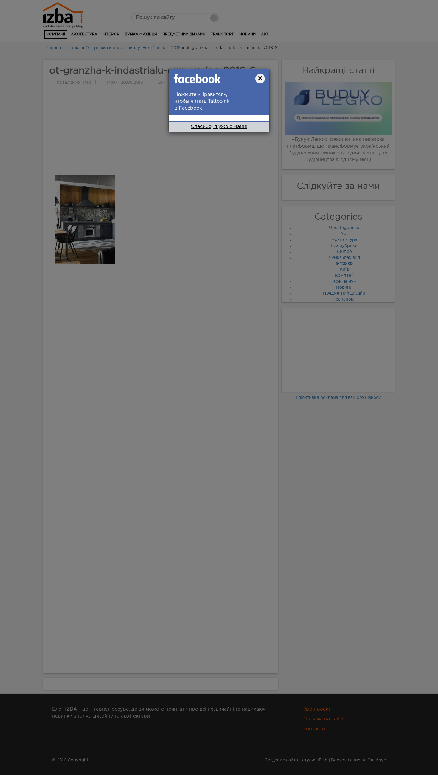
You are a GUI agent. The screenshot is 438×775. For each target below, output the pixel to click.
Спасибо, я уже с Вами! (219, 127)
